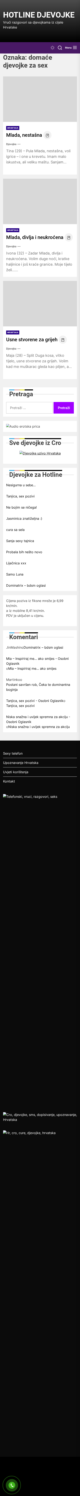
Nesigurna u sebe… (21, 485)
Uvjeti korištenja (15, 772)
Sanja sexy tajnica (20, 541)
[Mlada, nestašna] (40, 99)
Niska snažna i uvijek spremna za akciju (39, 727)
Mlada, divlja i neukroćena (34, 237)
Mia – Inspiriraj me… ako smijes (32, 668)
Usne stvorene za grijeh (31, 339)
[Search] (60, 48)
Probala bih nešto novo (24, 552)
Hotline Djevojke (38, 14)
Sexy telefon (13, 753)
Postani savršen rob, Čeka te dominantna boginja (38, 687)
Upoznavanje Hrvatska (20, 763)
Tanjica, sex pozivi (20, 496)
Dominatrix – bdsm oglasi (26, 585)
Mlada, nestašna (24, 135)
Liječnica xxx (16, 563)
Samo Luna (14, 574)
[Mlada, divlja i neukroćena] (40, 201)
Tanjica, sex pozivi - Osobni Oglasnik (34, 701)
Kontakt (9, 781)
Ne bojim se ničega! (21, 507)
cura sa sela (15, 530)
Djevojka (11, 144)
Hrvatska (12, 128)
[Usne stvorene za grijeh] (40, 303)
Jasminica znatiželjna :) (24, 518)
